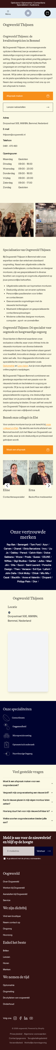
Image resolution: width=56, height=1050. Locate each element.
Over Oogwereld (11, 881)
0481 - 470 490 (10, 146)
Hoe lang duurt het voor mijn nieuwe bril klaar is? (26, 811)
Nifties (7, 561)
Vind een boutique (12, 916)
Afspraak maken (15, 96)
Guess (36, 556)
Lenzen (6, 957)
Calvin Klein (35, 552)
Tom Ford (35, 544)
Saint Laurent (33, 565)
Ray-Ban (11, 544)
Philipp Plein (23, 581)
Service (6, 900)
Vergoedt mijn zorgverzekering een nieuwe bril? (26, 792)
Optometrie (8, 365)
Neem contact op (11, 922)
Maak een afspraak (16, 449)
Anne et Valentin (31, 577)
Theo (17, 569)
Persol (23, 552)
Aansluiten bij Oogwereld (15, 894)
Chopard (46, 577)
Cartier (32, 561)
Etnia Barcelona (31, 548)
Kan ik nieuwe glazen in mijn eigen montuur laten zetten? (26, 802)
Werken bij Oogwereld (14, 887)
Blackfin (15, 577)
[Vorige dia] (7, 486)
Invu (44, 548)
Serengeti (23, 544)
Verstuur (44, 851)
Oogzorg (7, 928)
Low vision (23, 365)
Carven (7, 548)
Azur (45, 544)
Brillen (6, 950)
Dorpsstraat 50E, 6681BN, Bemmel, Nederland (25, 123)
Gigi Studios (20, 561)
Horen (6, 963)
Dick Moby (24, 573)
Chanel (17, 548)
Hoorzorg (7, 935)
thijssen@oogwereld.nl (14, 134)
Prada (28, 556)
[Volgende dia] (50, 220)
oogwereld (23, 1028)
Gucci (20, 565)
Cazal (6, 577)
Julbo (41, 561)
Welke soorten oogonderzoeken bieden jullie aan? (25, 820)
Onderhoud (8, 1004)
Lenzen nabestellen (16, 107)
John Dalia (10, 573)
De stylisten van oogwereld (16, 997)
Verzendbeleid (16, 1042)
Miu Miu (45, 573)
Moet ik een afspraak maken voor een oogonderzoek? (21, 783)
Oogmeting (8, 991)
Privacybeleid (16, 1034)
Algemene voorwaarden (35, 1034)
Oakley (14, 552)
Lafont (46, 569)
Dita (13, 565)
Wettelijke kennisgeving (35, 1042)
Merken (6, 969)
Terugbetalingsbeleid (37, 1038)
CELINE (46, 556)
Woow (19, 556)
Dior (35, 581)
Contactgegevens (17, 1038)
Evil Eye (37, 569)
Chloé (35, 573)
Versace (26, 569)
